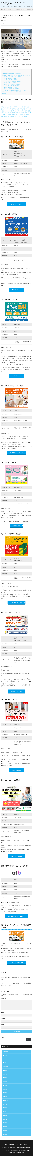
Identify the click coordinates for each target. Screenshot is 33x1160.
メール (3, 1018)
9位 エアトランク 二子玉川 (11, 88)
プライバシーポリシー (22, 1144)
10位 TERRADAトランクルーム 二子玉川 (15, 90)
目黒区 (5, 1115)
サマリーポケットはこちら (16, 452)
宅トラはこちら (16, 525)
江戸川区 (6, 1100)
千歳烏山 (12, 116)
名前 (2, 1012)
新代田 (21, 116)
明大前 (17, 114)
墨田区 (28, 6)
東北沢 (25, 111)
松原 (21, 111)
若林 (27, 109)
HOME (3, 9)
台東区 (24, 6)
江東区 (5, 1104)
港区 (12, 6)
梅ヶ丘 (9, 112)
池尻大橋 (14, 109)
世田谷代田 (4, 112)
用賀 (25, 107)
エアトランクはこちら (16, 856)
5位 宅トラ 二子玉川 (10, 82)
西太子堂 (22, 109)
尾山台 (7, 107)
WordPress (21, 1152)
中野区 (5, 1059)
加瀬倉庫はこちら (16, 289)
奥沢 (18, 109)
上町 (11, 111)
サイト (2, 1024)
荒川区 (5, 1122)
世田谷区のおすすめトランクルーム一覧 (11, 73)
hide (19, 70)
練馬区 (5, 1119)
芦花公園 (6, 116)
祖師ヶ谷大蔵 (28, 112)
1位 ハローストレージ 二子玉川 (12, 76)
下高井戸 (22, 114)
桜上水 (27, 114)
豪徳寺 (13, 112)
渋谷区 (5, 1107)
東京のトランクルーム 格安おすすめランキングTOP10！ (13, 3)
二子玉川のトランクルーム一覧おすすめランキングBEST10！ (16, 75)
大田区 (5, 1081)
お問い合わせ (12, 1144)
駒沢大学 (3, 109)
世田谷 (7, 111)
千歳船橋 (21, 112)
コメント (3, 998)
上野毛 (15, 107)
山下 (18, 111)
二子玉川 (20, 107)
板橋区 (5, 1096)
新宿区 (15, 6)
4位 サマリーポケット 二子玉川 (12, 81)
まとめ (4, 93)
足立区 (5, 1134)
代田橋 (13, 114)
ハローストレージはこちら (16, 204)
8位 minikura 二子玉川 (10, 87)
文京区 (19, 6)
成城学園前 (4, 114)
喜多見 (9, 114)
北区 (5, 1062)
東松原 (25, 116)
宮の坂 (14, 111)
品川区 (5, 1074)
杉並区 (5, 1092)
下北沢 (29, 111)
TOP (6, 1144)
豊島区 (5, 1130)
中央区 (7, 6)
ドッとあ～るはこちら (16, 691)
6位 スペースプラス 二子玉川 (12, 84)
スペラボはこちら (16, 375)
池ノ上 (16, 116)
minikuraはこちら (16, 770)
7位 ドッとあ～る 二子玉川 (11, 85)
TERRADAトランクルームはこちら (16, 916)
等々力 (11, 107)
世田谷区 (9, 9)
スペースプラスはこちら (16, 602)
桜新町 (28, 107)
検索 (3, 1037)
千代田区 (3, 6)
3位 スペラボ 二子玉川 (10, 79)
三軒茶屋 (9, 109)
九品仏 (2, 107)
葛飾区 (5, 1126)
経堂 (17, 112)
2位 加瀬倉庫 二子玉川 (10, 78)
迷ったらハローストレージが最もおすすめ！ (12, 91)
